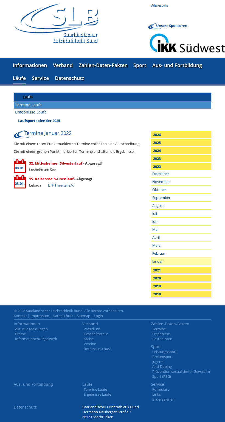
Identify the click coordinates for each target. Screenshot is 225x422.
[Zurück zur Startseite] (56, 23)
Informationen (30, 65)
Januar (157, 261)
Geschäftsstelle (96, 333)
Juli (154, 213)
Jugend (158, 361)
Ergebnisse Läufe (31, 112)
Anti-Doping (162, 366)
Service (40, 78)
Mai (155, 229)
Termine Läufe (28, 104)
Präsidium (92, 328)
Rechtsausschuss (97, 348)
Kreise (89, 338)
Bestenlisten (162, 338)
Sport (139, 65)
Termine (159, 328)
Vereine (90, 343)
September (161, 197)
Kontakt (20, 315)
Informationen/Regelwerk (36, 338)
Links (156, 394)
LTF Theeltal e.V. (61, 185)
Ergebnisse (161, 333)
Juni (155, 221)
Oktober (159, 189)
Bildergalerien (163, 399)
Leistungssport (164, 351)
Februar (158, 253)
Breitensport (162, 356)
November (161, 181)
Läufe (19, 78)
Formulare (160, 389)
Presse (20, 333)
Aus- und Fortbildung (177, 65)
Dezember (160, 173)
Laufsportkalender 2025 (39, 120)
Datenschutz (69, 78)
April (156, 237)
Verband (63, 65)
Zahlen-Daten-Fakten (103, 65)
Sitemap (83, 315)
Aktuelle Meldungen (31, 328)
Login (98, 315)
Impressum (39, 315)
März (156, 245)
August (158, 205)
